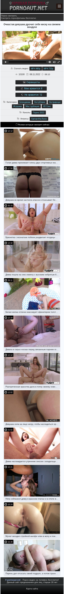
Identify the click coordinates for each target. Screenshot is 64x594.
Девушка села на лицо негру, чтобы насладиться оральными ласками (33, 424)
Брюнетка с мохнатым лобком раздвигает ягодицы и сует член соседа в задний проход (33, 237)
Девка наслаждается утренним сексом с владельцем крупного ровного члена (33, 461)
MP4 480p (35, 68)
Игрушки (17, 106)
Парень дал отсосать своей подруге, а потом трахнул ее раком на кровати (33, 573)
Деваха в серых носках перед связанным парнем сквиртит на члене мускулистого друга (33, 349)
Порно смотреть (9, 15)
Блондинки (24, 102)
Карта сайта (32, 588)
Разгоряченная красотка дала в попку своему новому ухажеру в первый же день (33, 386)
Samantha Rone (39, 119)
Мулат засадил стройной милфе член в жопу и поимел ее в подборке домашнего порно (33, 536)
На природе (55, 102)
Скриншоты (33, 82)
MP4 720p (48, 68)
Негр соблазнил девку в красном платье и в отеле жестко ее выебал (33, 499)
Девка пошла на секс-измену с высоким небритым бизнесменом (33, 274)
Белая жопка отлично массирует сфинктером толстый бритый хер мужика (33, 312)
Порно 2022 (38, 112)
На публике (39, 102)
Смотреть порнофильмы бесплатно (18, 18)
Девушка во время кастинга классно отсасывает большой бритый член (33, 200)
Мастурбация (32, 106)
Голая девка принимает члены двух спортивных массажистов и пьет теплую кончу (33, 162)
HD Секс (47, 106)
